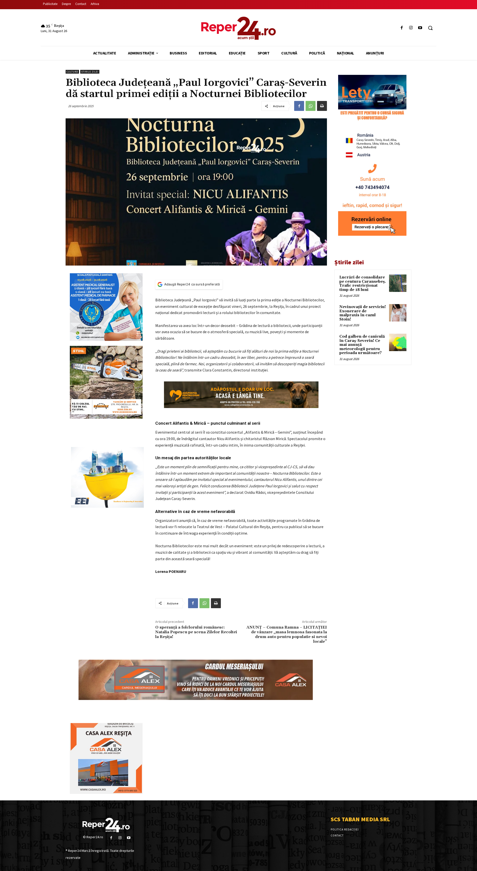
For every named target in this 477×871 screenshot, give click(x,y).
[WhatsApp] (311, 106)
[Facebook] (401, 28)
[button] (430, 28)
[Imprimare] (322, 106)
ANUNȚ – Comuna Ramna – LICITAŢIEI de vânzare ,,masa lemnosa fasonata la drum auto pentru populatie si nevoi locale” (286, 634)
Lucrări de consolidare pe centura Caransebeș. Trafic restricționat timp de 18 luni (362, 283)
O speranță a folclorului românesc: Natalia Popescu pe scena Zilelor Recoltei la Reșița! (196, 632)
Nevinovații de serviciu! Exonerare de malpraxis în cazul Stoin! (362, 313)
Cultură (72, 71)
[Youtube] (420, 28)
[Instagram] (411, 28)
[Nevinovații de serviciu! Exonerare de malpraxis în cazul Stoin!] (397, 312)
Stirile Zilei (89, 71)
